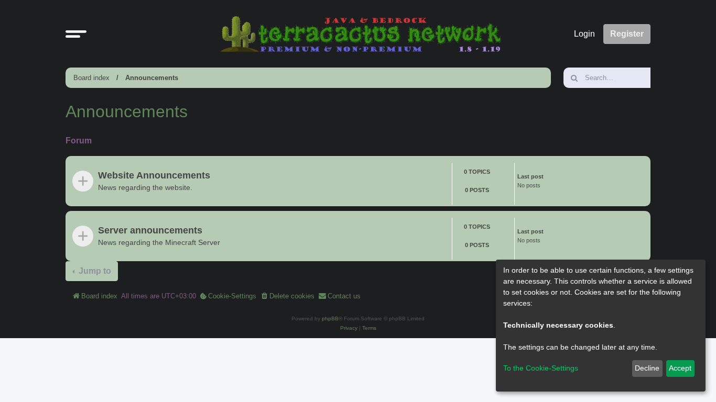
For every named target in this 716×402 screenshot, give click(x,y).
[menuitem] (228, 296)
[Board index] (360, 34)
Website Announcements (154, 175)
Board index (91, 78)
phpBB (330, 318)
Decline (647, 368)
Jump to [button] (94, 270)
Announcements (151, 78)
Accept (680, 368)
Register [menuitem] (627, 33)
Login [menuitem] (584, 33)
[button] (76, 34)
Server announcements (150, 230)
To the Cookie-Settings (540, 368)
